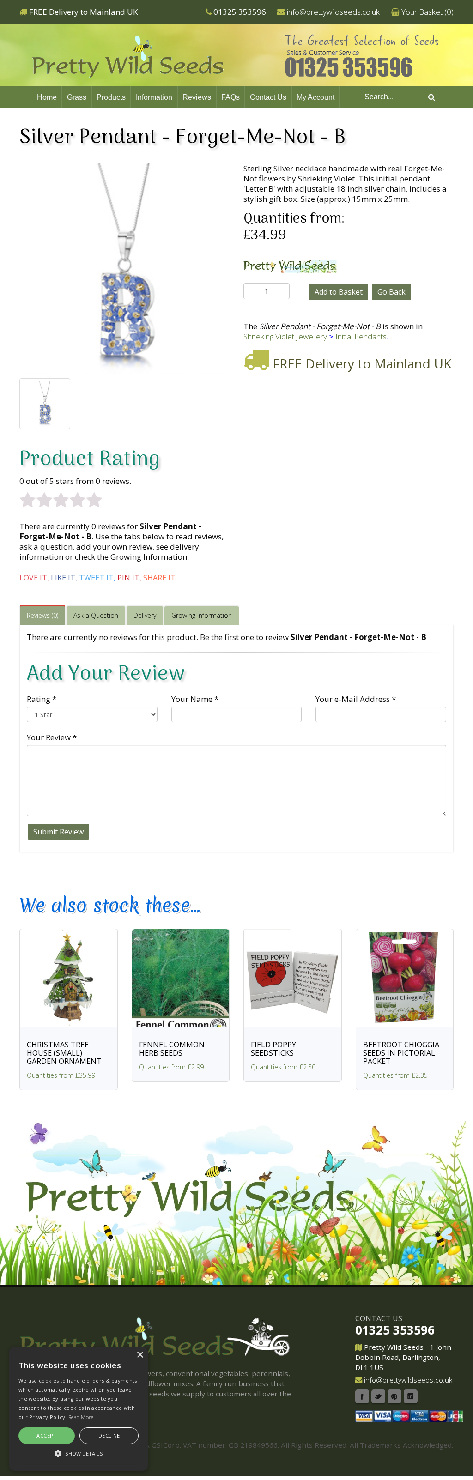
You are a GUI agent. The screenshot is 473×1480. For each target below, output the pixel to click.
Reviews (196, 97)
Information (154, 97)
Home (47, 97)
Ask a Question (95, 615)
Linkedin (411, 1396)
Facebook (362, 1396)
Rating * (41, 699)
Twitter (378, 1396)
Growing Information (201, 615)
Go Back (391, 292)
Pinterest (394, 1396)
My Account (315, 97)
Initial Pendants (361, 336)
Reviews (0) (42, 615)
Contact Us (268, 97)
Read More (81, 1417)
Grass (76, 97)
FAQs (230, 97)
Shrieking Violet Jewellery (285, 336)
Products (111, 97)
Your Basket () (427, 11)
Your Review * (52, 737)
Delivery (144, 615)
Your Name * (194, 699)
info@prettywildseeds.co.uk (333, 11)
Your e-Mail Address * (355, 699)
